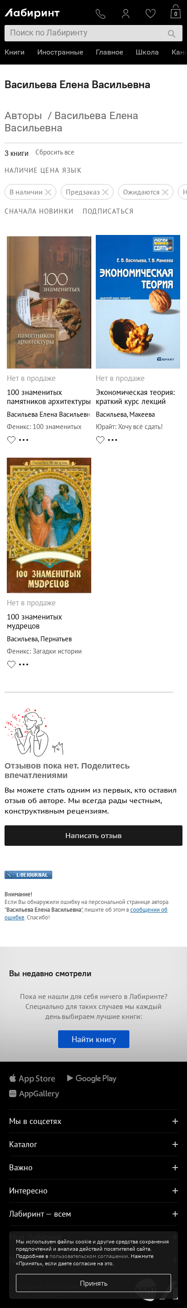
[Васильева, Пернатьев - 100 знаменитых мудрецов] (49, 590)
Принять (94, 1283)
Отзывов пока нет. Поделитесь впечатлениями (67, 770)
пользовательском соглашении (88, 1256)
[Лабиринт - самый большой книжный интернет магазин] (46, 12)
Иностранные (60, 52)
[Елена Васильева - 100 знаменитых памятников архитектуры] (49, 366)
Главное (109, 52)
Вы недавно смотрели (50, 973)
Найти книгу (94, 1039)
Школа (147, 52)
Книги (15, 52)
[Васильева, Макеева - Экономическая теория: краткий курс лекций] (138, 366)
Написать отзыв (93, 835)
